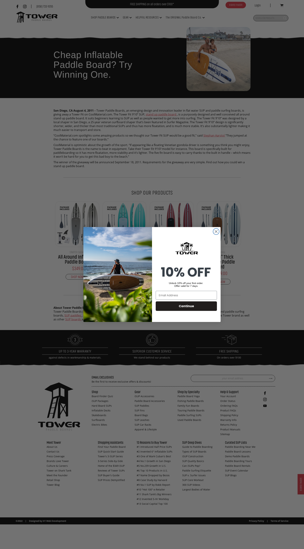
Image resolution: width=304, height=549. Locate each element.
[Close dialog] (216, 231)
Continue (186, 306)
